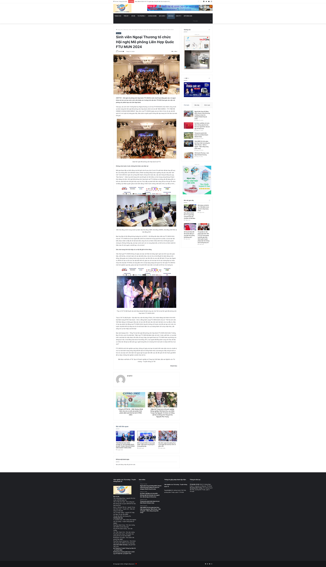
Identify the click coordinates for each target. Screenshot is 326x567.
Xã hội (133, 16)
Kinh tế (178, 16)
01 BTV (121, 51)
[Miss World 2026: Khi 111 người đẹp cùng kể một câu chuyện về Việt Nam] (190, 207)
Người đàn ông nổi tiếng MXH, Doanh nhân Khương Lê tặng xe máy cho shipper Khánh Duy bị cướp (202, 115)
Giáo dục (171, 16)
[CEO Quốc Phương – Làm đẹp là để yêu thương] (188, 155)
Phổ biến (186, 105)
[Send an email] (123, 51)
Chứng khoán (152, 16)
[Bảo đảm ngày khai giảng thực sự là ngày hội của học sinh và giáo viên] (167, 436)
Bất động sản (188, 16)
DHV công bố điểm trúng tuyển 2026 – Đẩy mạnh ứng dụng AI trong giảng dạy (146, 444)
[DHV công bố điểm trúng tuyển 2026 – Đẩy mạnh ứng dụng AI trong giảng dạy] (146, 436)
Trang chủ (118, 16)
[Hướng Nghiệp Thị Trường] (122, 8)
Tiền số (126, 16)
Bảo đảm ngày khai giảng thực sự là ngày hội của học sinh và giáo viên (167, 444)
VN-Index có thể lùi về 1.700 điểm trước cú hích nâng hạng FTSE (152, 1)
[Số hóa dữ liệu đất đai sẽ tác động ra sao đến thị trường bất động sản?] (190, 226)
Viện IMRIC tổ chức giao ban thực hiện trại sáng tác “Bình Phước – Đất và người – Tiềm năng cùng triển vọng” (202, 144)
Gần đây (196, 105)
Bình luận (207, 105)
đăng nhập (123, 464)
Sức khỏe (162, 16)
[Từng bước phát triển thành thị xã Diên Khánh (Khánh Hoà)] (188, 135)
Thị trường (141, 16)
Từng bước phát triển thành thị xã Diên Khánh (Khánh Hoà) (201, 134)
